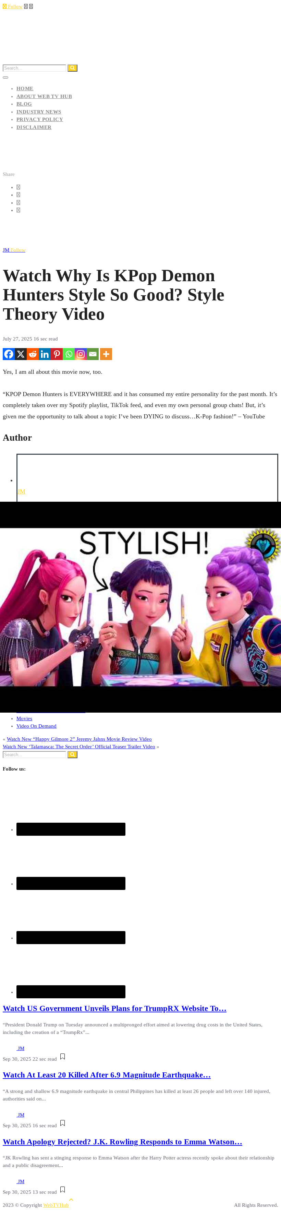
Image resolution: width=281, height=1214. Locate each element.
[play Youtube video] (140, 607)
